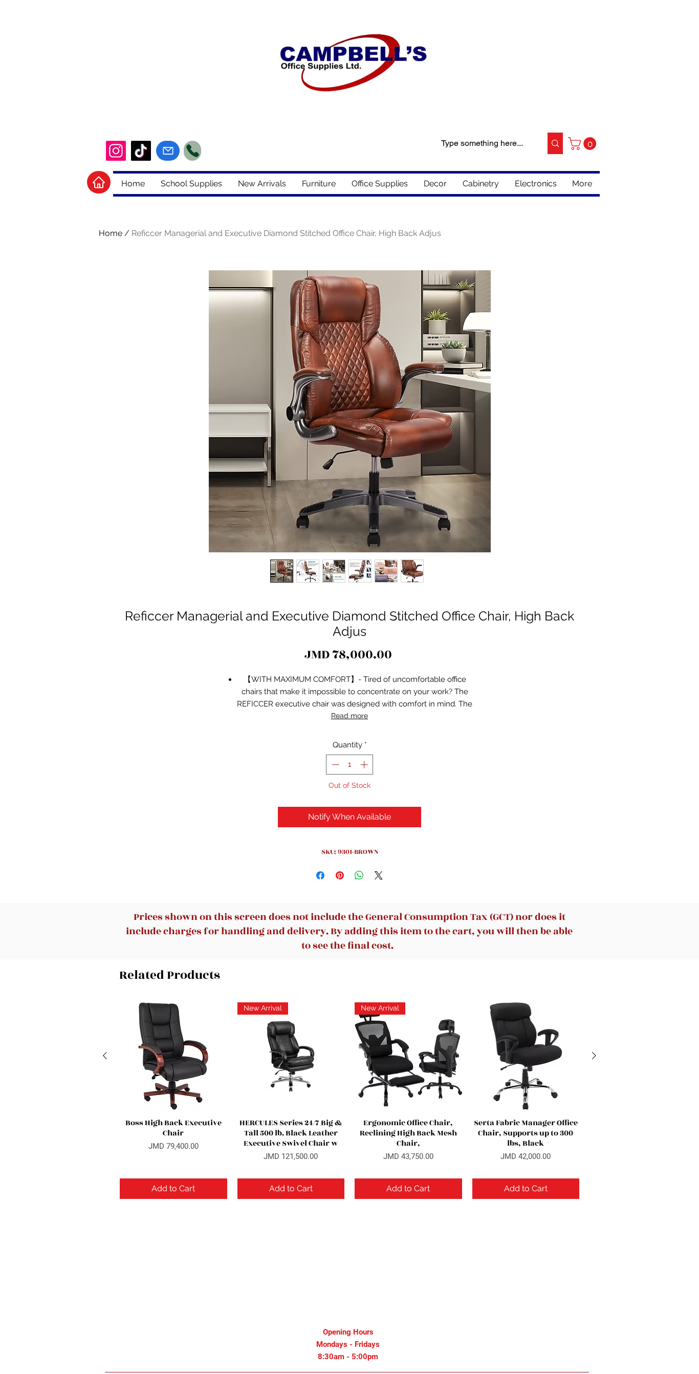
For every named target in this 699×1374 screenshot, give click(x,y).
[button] (583, 143)
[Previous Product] (105, 1055)
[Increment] (365, 764)
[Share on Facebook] (320, 875)
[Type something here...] (555, 143)
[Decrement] (334, 764)
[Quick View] (173, 1056)
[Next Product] (594, 1055)
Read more (349, 716)
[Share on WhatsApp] (359, 875)
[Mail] (168, 151)
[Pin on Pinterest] (340, 875)
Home (110, 233)
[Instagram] (116, 151)
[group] (349, 1100)
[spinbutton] (349, 764)
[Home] (99, 182)
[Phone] (192, 151)
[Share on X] (379, 875)
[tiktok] (141, 151)
